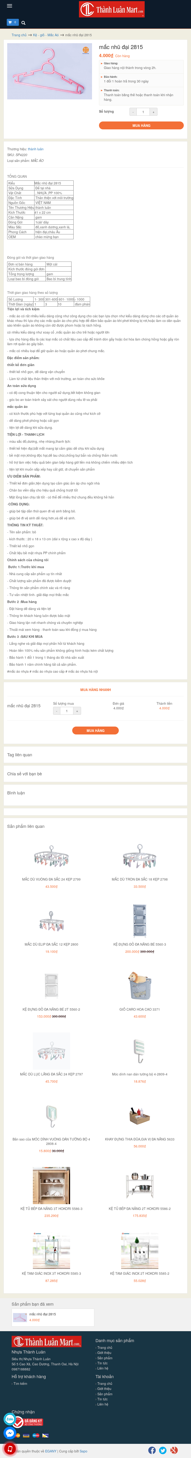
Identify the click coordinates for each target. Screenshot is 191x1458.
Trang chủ (104, 1347)
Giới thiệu (103, 1352)
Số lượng (106, 111)
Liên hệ (102, 1368)
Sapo (83, 1451)
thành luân (36, 149)
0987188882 (21, 1369)
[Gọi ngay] (10, 1449)
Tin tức (102, 1363)
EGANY (50, 1451)
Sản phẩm (104, 1358)
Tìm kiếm (20, 1383)
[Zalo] (9, 1419)
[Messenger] (9, 1433)
